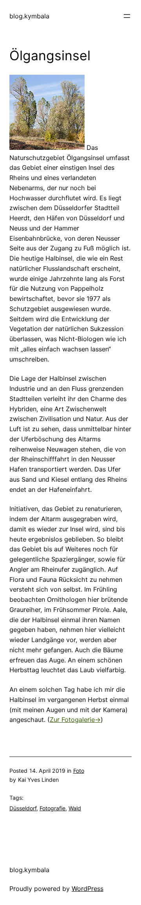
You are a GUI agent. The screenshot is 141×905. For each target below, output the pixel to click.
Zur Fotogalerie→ (75, 719)
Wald (75, 808)
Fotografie (52, 808)
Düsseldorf (22, 808)
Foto (78, 770)
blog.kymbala (29, 16)
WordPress (87, 888)
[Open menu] (127, 16)
